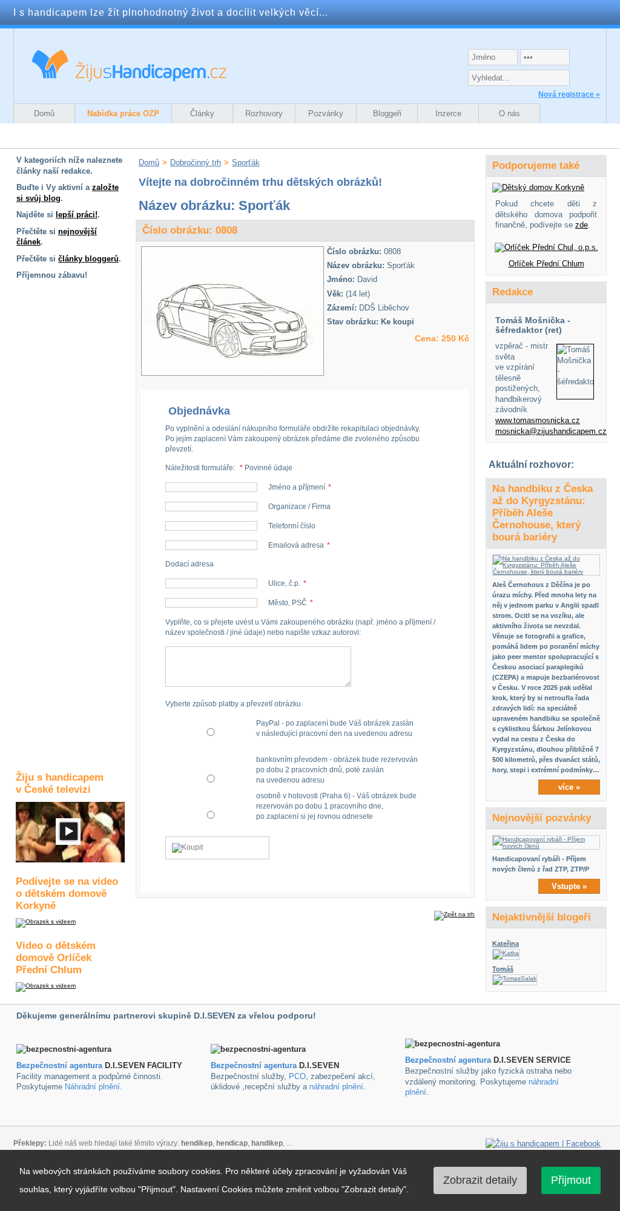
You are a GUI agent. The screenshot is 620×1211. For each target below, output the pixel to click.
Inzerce (448, 113)
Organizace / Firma (299, 506)
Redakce (512, 292)
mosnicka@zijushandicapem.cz (551, 431)
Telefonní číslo (291, 526)
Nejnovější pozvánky (541, 818)
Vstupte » (569, 886)
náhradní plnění (336, 1086)
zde (581, 224)
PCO (297, 1076)
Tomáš (502, 969)
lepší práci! (76, 214)
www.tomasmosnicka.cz (537, 420)
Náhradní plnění (92, 1086)
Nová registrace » (569, 94)
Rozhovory (264, 113)
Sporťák (246, 162)
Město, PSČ (287, 603)
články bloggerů (88, 258)
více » (569, 787)
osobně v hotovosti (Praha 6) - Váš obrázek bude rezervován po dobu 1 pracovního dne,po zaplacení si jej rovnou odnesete (336, 806)
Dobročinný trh (195, 162)
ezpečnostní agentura (256, 1065)
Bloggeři (387, 113)
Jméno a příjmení (296, 487)
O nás (509, 113)
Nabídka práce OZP (123, 113)
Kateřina (505, 943)
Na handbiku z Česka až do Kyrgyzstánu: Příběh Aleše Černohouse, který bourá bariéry (542, 513)
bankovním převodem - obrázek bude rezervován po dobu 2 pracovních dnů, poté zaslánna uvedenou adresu (337, 769)
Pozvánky (325, 113)
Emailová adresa (296, 545)
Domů (44, 113)
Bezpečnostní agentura (59, 1065)
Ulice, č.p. (284, 583)
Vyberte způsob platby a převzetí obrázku (233, 704)
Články (202, 113)
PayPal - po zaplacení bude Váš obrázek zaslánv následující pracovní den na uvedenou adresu (335, 728)
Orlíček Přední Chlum (546, 263)
